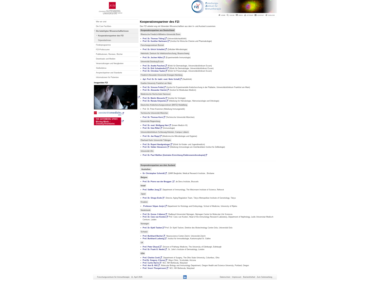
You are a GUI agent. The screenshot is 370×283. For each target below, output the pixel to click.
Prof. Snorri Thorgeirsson (154, 268)
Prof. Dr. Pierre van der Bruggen (157, 181)
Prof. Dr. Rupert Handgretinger (156, 144)
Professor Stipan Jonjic (153, 206)
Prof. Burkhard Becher (153, 236)
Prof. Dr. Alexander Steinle (154, 90)
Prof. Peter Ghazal (151, 247)
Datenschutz (225, 277)
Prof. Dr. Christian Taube (154, 71)
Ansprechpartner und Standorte (109, 73)
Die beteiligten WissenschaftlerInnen (112, 31)
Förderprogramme (103, 45)
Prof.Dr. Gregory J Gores (154, 260)
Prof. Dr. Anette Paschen (153, 66)
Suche (232, 15)
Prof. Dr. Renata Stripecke (154, 101)
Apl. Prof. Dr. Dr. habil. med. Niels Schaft (161, 79)
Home (223, 15)
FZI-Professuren (103, 49)
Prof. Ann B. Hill (150, 265)
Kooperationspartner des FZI (111, 36)
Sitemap (250, 15)
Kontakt (260, 15)
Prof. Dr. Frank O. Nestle (153, 249)
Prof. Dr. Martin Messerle (154, 98)
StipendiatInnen (104, 40)
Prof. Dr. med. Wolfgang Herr (156, 125)
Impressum (236, 277)
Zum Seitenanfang (264, 277)
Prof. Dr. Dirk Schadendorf (154, 68)
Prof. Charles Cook (151, 258)
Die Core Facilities (103, 26)
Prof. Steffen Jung (151, 190)
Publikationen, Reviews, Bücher (109, 54)
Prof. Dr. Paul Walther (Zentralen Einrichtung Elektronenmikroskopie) (174, 155)
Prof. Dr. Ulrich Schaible (153, 49)
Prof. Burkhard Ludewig (153, 238)
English (271, 15)
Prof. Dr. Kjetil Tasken (152, 228)
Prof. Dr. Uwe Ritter (151, 128)
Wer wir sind (101, 22)
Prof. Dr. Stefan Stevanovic (155, 147)
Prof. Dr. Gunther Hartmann (155, 41)
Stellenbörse (101, 68)
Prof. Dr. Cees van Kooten (154, 217)
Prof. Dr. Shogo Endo (152, 198)
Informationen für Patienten (107, 77)
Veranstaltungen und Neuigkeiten (109, 63)
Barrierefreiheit (249, 277)
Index (240, 15)
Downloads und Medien (105, 59)
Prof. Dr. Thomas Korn (153, 117)
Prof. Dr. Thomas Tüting (153, 38)
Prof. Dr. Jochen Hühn (152, 57)
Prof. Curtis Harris (151, 263)
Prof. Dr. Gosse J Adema (154, 214)
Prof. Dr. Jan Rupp (151, 136)
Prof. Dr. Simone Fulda (153, 87)
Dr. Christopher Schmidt (153, 173)
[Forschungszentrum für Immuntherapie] (185, 6)
